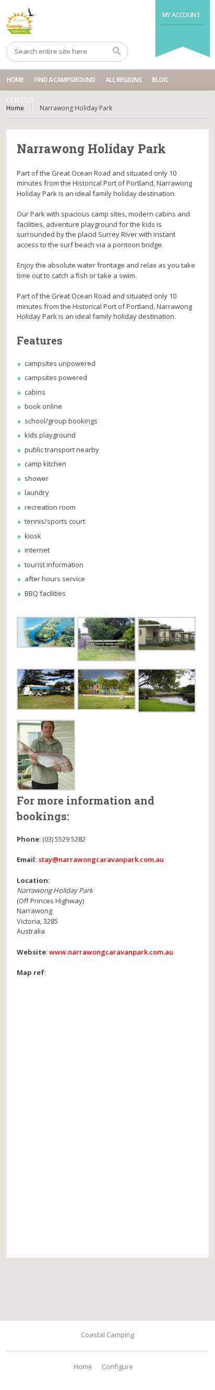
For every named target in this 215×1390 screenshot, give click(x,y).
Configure (117, 1366)
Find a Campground (64, 79)
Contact (20, 100)
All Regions (123, 79)
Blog (160, 79)
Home (14, 79)
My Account (181, 14)
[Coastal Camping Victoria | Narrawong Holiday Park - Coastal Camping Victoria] (107, 21)
